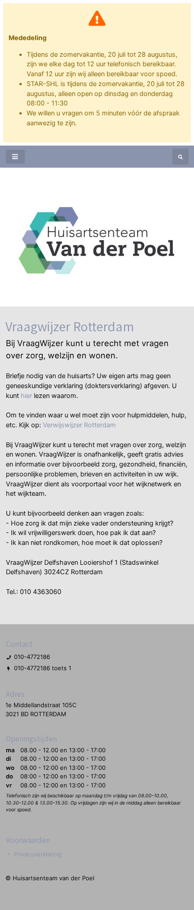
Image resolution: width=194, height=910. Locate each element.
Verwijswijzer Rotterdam (79, 425)
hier (26, 396)
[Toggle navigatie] (15, 157)
